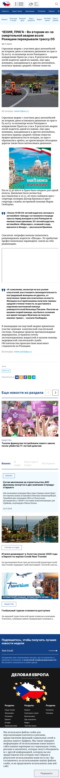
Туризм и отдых (11, 547)
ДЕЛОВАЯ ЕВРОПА (30, 674)
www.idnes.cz (21, 111)
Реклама (49, 713)
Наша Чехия (17, 11)
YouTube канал (47, 19)
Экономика (29, 11)
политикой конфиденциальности (39, 660)
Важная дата (22, 19)
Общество (6, 371)
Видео (39, 19)
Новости (5, 11)
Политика (41, 11)
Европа (52, 11)
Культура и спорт (13, 19)
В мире (7, 723)
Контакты (50, 710)
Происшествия (11, 726)
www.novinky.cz (23, 351)
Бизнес (5, 19)
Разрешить (47, 773)
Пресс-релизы (56, 19)
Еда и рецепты (31, 19)
